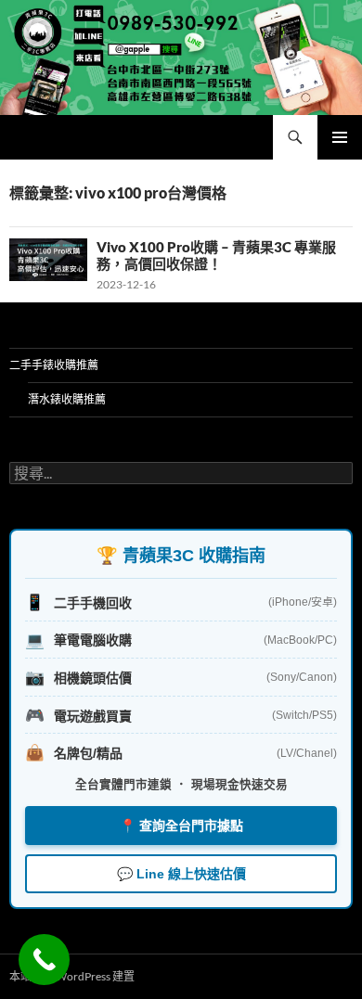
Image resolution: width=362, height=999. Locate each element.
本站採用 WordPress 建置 (72, 976)
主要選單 (339, 137)
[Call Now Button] (44, 959)
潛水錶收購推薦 (67, 399)
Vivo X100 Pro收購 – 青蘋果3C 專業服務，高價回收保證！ (216, 255)
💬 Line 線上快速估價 (181, 873)
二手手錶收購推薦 (53, 365)
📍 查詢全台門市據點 (181, 825)
